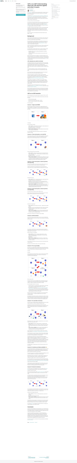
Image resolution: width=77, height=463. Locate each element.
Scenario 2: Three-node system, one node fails (56, 8)
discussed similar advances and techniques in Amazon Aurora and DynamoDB (37, 360)
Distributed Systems (31, 422)
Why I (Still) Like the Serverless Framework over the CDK (21, 11)
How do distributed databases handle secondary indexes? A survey (20, 5)
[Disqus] (38, 430)
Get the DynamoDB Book (21, 14)
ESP (45, 58)
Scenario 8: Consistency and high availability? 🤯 (55, 16)
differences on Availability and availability (37, 85)
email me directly (30, 419)
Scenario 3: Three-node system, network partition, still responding (56, 10)
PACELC (32, 403)
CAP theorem (30, 12)
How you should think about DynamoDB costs (20, 7)
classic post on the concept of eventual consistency (37, 78)
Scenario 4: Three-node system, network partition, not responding (56, 11)
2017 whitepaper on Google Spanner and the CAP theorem (40, 331)
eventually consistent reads (40, 371)
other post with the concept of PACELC (39, 77)
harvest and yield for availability (32, 86)
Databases (36, 422)
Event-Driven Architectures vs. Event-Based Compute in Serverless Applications (21, 9)
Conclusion (52, 18)
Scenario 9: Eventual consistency (55, 17)
